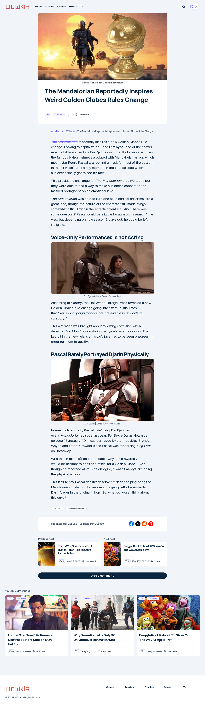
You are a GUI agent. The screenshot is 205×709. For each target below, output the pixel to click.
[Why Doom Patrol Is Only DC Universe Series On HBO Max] (102, 612)
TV (48, 114)
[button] (183, 6)
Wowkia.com (57, 131)
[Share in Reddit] (144, 524)
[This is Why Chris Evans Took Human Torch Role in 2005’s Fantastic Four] (46, 554)
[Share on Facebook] (131, 524)
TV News (59, 114)
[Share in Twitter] (138, 524)
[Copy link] (151, 524)
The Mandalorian (64, 142)
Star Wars (58, 508)
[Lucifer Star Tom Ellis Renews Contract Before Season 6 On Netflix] (36, 612)
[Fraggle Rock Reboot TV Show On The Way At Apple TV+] (112, 554)
